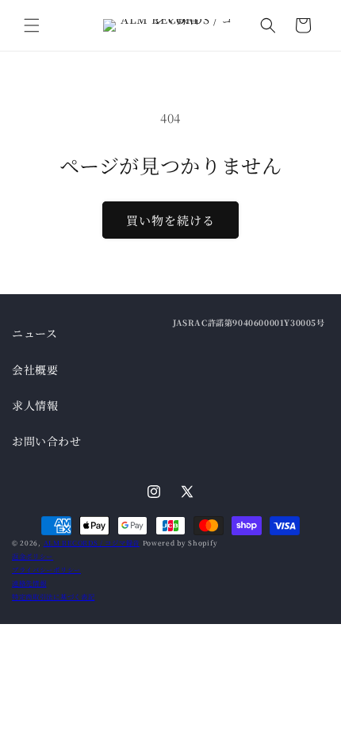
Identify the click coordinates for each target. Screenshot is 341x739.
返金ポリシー (32, 556)
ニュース (34, 333)
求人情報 (35, 405)
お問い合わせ (47, 441)
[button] (31, 25)
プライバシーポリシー (46, 569)
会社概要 (35, 369)
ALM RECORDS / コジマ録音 (92, 542)
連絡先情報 (29, 583)
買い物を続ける (170, 220)
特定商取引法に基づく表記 (53, 596)
